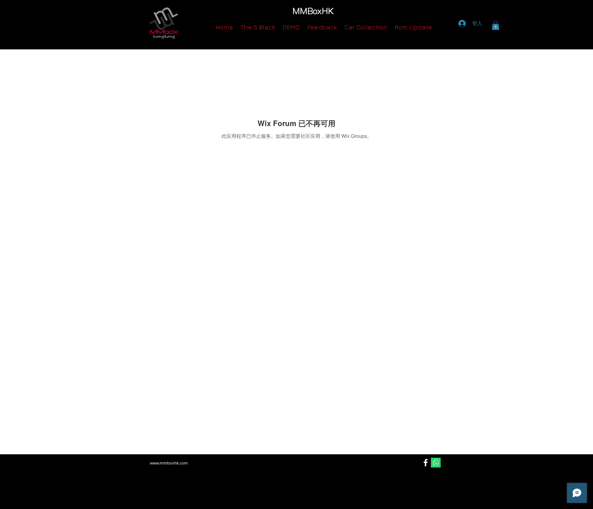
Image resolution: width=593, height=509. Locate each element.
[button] (495, 25)
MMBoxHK (313, 11)
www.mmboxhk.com (169, 463)
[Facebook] (426, 463)
